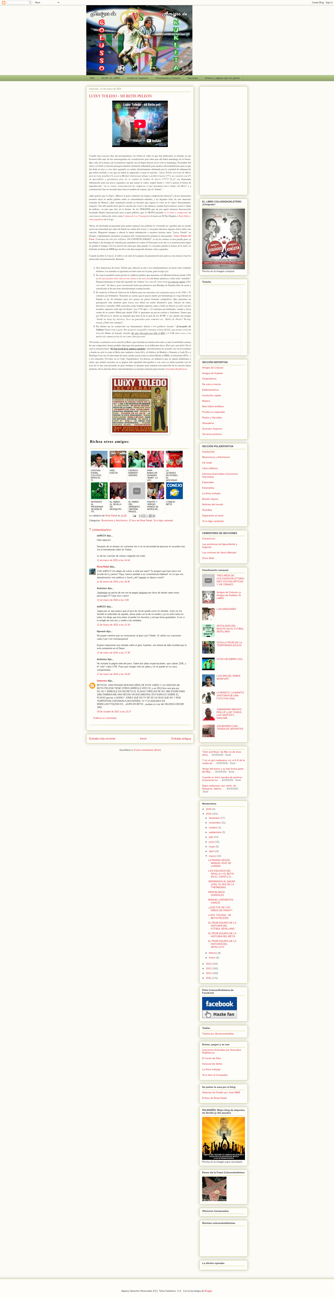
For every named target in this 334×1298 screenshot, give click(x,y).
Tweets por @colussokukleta (218, 1033)
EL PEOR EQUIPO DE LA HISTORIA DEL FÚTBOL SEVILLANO (222, 925)
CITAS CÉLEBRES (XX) (229, 659)
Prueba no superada (213, 412)
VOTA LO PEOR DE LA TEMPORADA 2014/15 (229, 644)
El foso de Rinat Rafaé (140, 520)
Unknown (102, 680)
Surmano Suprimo (212, 428)
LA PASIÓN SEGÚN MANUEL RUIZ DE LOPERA (219, 863)
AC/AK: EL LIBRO (110, 78)
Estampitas (208, 487)
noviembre (215, 822)
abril (211, 851)
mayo (212, 846)
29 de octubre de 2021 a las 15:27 (114, 711)
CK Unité (207, 462)
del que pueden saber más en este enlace (117, 278)
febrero (213, 952)
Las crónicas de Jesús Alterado (219, 552)
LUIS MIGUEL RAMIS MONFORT (228, 677)
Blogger (208, 1291)
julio (211, 837)
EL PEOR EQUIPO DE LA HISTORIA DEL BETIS (222, 935)
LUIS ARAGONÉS (226, 609)
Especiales (208, 482)
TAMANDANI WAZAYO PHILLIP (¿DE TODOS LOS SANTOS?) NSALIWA (229, 713)
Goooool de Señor (212, 1063)
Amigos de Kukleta (212, 373)
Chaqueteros (209, 378)
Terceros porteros (212, 434)
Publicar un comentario (105, 718)
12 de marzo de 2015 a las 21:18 (113, 624)
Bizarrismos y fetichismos (114, 520)
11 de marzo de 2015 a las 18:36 (113, 581)
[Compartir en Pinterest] (154, 516)
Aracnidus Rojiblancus (176, 368)
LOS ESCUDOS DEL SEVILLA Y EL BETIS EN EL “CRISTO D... (221, 873)
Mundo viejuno (210, 499)
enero (212, 957)
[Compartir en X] (147, 516)
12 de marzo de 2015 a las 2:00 (113, 600)
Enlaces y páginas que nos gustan (222, 78)
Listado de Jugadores (138, 78)
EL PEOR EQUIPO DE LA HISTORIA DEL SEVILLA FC (222, 944)
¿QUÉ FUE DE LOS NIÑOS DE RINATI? (220, 909)
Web (92, 78)
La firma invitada (211, 493)
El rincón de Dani (211, 1058)
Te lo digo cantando (163, 520)
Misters (206, 401)
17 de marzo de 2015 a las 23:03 (113, 674)
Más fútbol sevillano (213, 406)
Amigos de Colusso (212, 367)
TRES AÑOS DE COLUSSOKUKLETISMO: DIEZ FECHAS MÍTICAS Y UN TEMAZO (231, 580)
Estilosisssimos (210, 389)
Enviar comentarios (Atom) (147, 750)
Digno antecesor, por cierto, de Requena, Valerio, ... (219, 787)
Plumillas (207, 510)
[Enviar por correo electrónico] (140, 516)
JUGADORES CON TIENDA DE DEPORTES (230, 727)
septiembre (215, 832)
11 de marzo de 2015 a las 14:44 (113, 560)
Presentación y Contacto (168, 78)
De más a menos (211, 384)
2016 (209, 809)
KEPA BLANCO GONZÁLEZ (216, 893)
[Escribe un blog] (144, 516)
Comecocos (208, 538)
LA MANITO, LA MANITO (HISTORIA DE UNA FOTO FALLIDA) (230, 695)
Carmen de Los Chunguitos (137, 215)
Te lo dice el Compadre (215, 1075)
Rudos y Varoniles (212, 417)
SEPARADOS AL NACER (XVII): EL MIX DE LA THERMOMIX (221, 884)
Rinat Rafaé (111, 515)
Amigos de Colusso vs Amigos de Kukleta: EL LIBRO (229, 595)
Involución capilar (211, 395)
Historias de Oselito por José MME (221, 1092)
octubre (213, 827)
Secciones (192, 78)
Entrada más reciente (102, 738)
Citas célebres (210, 468)
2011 (209, 978)
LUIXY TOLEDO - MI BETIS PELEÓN (219, 916)
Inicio (143, 738)
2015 (209, 813)
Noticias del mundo (212, 504)
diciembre (214, 818)
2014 (209, 963)
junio (212, 841)
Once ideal (208, 558)
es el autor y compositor (176, 212)
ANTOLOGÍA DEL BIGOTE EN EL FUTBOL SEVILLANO (230, 628)
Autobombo (208, 451)
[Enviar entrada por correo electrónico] (134, 515)
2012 (209, 973)
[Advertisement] (223, 140)
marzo (213, 856)
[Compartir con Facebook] (150, 516)
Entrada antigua (181, 738)
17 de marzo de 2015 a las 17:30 (113, 652)
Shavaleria (208, 423)
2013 (209, 968)
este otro (146, 278)
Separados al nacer (213, 515)
